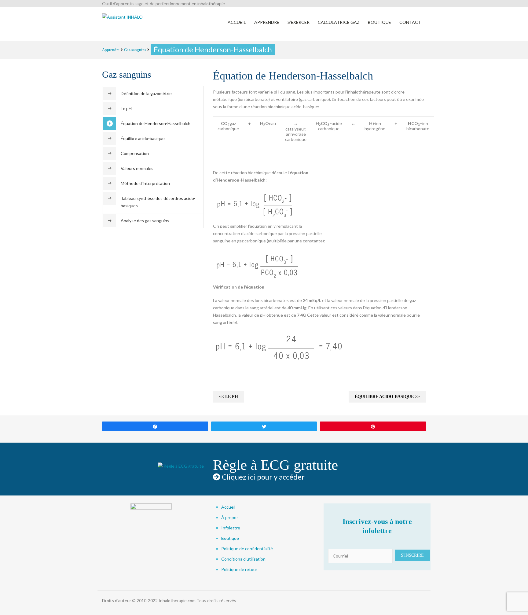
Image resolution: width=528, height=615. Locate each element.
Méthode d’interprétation (145, 183)
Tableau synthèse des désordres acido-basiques (158, 202)
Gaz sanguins (135, 49)
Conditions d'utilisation (243, 559)
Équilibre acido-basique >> (387, 396)
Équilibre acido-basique (143, 138)
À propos (230, 517)
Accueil (228, 507)
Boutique (230, 538)
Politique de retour (239, 569)
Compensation (135, 153)
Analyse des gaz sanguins (145, 220)
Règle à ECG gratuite (275, 465)
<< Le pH (228, 396)
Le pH (126, 108)
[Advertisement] (380, 199)
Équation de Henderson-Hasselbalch (155, 123)
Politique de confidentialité (247, 548)
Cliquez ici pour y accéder (262, 476)
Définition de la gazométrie (146, 93)
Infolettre (230, 527)
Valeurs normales (137, 168)
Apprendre (110, 49)
